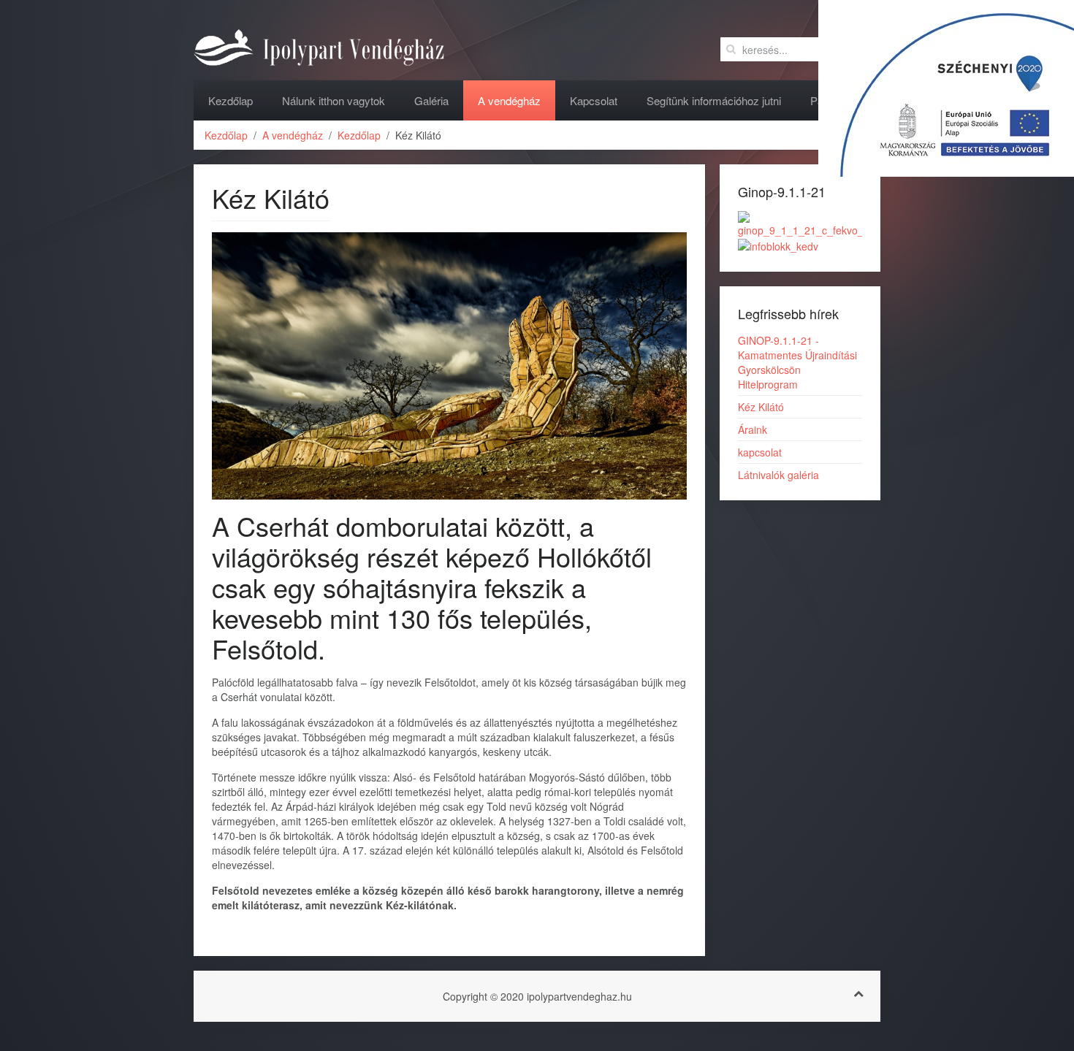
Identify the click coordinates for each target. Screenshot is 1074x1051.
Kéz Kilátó (761, 407)
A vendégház (509, 100)
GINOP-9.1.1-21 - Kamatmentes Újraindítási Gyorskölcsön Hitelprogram (797, 362)
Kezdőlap (230, 100)
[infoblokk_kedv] (778, 244)
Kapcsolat (593, 100)
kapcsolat (760, 452)
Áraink (752, 429)
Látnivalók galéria (778, 474)
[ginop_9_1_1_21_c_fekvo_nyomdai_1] (800, 222)
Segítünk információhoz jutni (714, 100)
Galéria (431, 100)
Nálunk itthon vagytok (333, 100)
